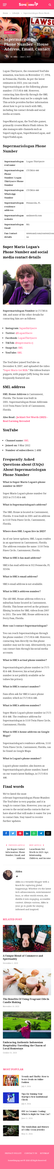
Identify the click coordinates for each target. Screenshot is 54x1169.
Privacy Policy (13, 1153)
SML (20, 348)
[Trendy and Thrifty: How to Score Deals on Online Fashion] (11, 1080)
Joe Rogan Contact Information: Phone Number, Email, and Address (15, 854)
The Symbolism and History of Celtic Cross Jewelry (35, 1128)
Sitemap (44, 1153)
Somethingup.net (15, 1160)
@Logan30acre (24, 333)
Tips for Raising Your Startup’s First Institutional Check (34, 1096)
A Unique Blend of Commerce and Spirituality (23, 957)
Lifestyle (9, 32)
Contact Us (30, 1153)
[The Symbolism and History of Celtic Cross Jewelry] (11, 1130)
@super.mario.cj (24, 343)
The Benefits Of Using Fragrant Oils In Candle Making (26, 1000)
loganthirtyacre (28, 328)
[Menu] (5, 4)
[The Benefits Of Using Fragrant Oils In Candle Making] (27, 981)
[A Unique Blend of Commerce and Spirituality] (27, 938)
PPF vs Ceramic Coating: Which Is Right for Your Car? (35, 1113)
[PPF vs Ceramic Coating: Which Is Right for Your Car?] (11, 1115)
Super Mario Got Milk (16, 370)
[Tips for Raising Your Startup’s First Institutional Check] (11, 1097)
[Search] (49, 4)
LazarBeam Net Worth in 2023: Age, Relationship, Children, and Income (40, 854)
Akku (15, 56)
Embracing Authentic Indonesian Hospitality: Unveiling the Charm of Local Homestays (24, 1045)
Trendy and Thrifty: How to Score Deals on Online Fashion (35, 1079)
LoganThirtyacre (27, 338)
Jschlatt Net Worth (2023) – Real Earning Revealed (25, 419)
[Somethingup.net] (28, 4)
